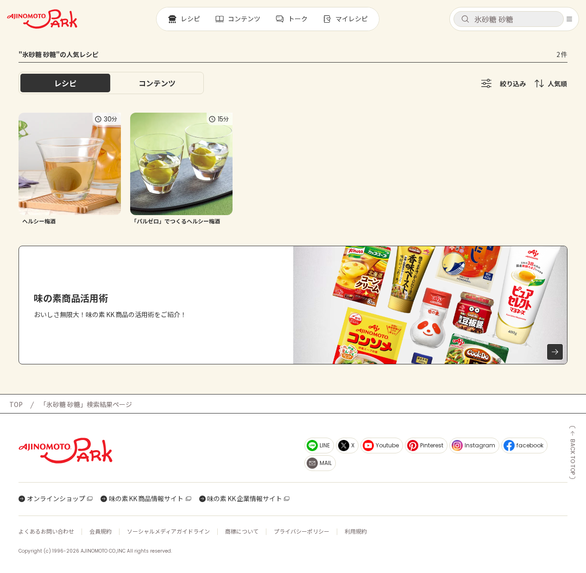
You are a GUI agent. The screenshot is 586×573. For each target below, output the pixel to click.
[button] (509, 19)
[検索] (465, 19)
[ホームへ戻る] (42, 19)
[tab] (157, 83)
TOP (16, 404)
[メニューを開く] (569, 19)
